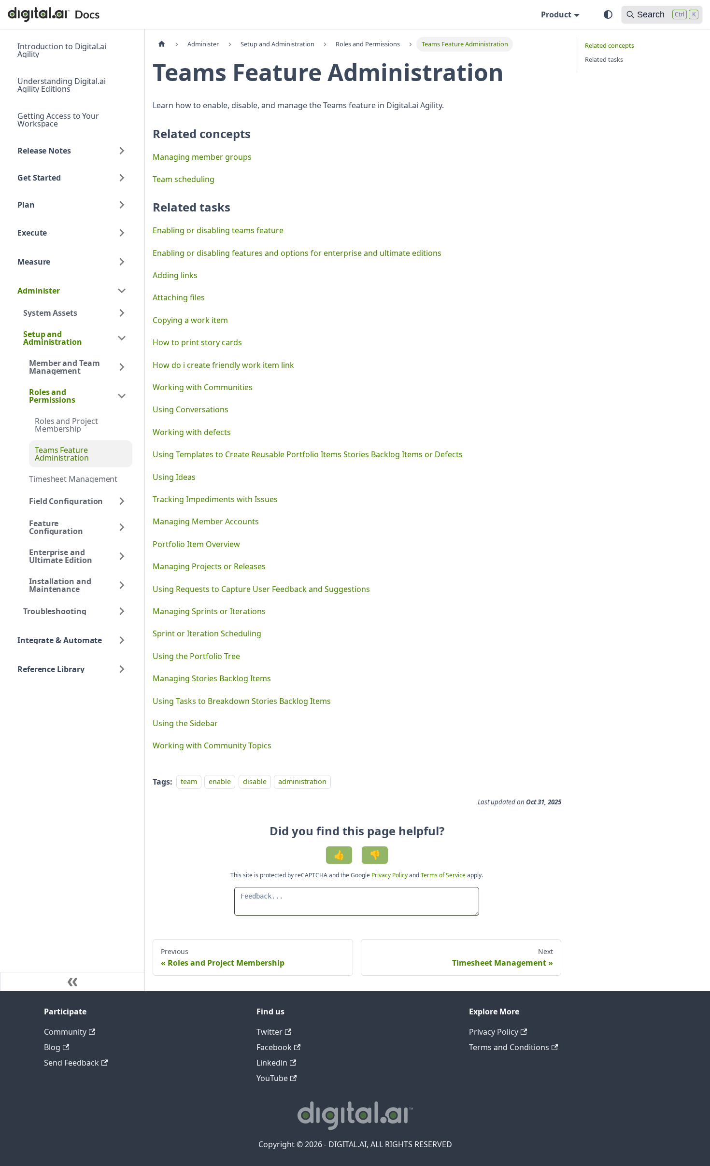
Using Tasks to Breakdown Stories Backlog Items (242, 701)
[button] (72, 232)
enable (220, 782)
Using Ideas (174, 477)
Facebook (274, 1047)
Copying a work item (190, 320)
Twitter (269, 1031)
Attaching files (179, 297)
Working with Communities (203, 387)
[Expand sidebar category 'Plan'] (121, 204)
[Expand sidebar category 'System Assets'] (121, 313)
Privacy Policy (390, 875)
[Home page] (162, 44)
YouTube (272, 1078)
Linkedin (271, 1062)
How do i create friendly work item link (223, 365)
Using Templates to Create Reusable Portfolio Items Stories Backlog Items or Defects (308, 454)
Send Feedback (71, 1062)
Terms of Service (443, 875)
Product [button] (556, 14)
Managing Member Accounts (206, 521)
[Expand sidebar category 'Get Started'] (121, 177)
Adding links (175, 275)
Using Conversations (190, 409)
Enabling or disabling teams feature (218, 230)
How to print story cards (197, 342)
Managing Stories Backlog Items (212, 678)
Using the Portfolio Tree (196, 656)
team (189, 782)
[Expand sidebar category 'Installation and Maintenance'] (121, 585)
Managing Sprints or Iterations (209, 611)
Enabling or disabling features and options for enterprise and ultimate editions (297, 253)
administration (302, 782)
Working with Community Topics (212, 745)
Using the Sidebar (185, 723)
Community (65, 1031)
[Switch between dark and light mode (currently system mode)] (608, 14)
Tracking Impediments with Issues (215, 499)
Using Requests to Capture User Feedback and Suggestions (261, 589)
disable (255, 782)
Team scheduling (183, 179)
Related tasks (604, 59)
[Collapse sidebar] (72, 981)
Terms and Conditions (509, 1047)
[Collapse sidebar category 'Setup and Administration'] (121, 337)
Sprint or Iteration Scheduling (207, 633)
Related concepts (609, 45)
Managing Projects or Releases (209, 566)
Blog (52, 1047)
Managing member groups (202, 157)
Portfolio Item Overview (196, 544)
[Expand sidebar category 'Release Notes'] (121, 150)
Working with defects (192, 432)
